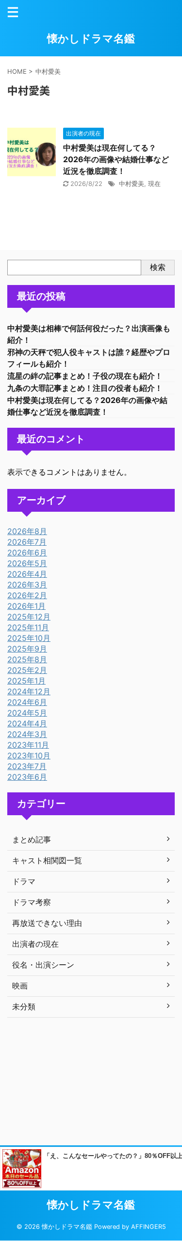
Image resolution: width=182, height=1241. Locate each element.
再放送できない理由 (47, 923)
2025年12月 (28, 616)
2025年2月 (27, 670)
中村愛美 (131, 183)
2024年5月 (27, 713)
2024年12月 (28, 691)
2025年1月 (26, 681)
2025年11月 (28, 627)
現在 (154, 183)
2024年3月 (27, 734)
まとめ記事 (31, 839)
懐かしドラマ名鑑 (91, 38)
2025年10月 (28, 638)
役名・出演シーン (43, 965)
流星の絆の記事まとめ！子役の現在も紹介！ (85, 376)
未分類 (23, 1006)
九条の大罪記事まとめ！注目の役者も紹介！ (85, 388)
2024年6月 (27, 702)
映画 (20, 985)
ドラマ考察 (31, 902)
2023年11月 (28, 745)
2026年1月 (26, 606)
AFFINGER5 (148, 1226)
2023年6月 (27, 777)
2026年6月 (27, 552)
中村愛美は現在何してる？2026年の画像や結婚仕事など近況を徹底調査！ (116, 159)
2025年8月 (27, 659)
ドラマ (23, 881)
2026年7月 (27, 542)
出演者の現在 (35, 944)
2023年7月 (27, 766)
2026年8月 (27, 531)
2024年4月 (27, 723)
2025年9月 (27, 649)
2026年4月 (27, 574)
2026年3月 (27, 584)
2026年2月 (27, 595)
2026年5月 (27, 563)
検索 (157, 267)
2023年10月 (28, 755)
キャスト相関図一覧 (47, 860)
